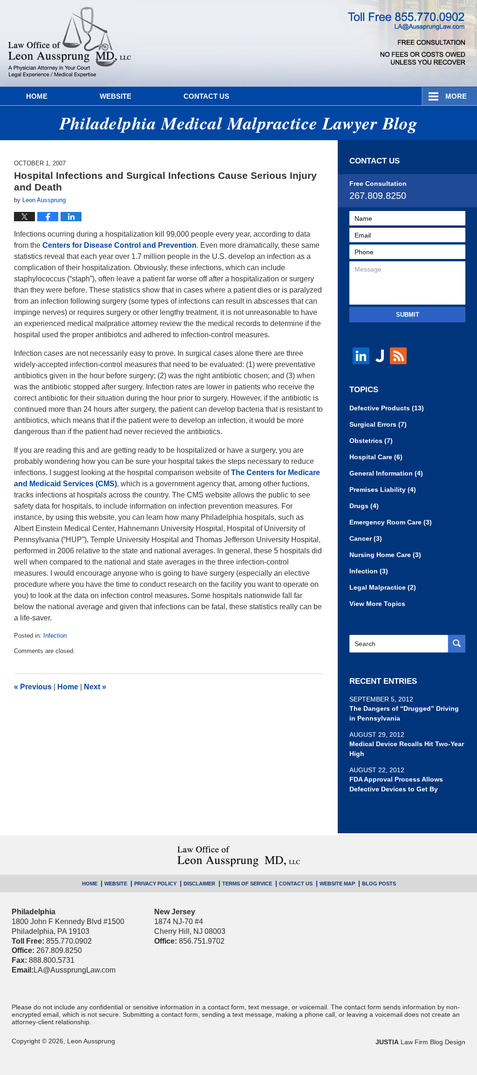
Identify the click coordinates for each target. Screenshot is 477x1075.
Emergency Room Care (390, 522)
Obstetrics (371, 440)
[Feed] (398, 355)
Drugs (364, 506)
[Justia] (379, 355)
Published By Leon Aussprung (406, 38)
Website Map (337, 883)
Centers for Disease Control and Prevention (119, 245)
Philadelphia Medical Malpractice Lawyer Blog (69, 43)
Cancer (365, 538)
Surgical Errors (378, 424)
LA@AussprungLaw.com (75, 970)
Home (37, 96)
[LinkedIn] (361, 355)
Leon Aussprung (91, 1041)
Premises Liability (382, 489)
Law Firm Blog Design (420, 1042)
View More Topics (377, 603)
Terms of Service (247, 883)
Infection (55, 635)
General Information (386, 473)
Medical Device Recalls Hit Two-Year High (406, 748)
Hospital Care (375, 457)
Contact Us (206, 96)
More (456, 96)
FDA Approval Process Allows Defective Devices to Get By (396, 784)
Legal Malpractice (382, 587)
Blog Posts (379, 883)
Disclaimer (199, 883)
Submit (407, 314)
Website (115, 96)
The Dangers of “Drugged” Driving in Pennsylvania (404, 713)
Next (95, 687)
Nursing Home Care (385, 554)
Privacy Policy (155, 883)
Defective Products (386, 408)
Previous (33, 687)
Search (456, 644)
